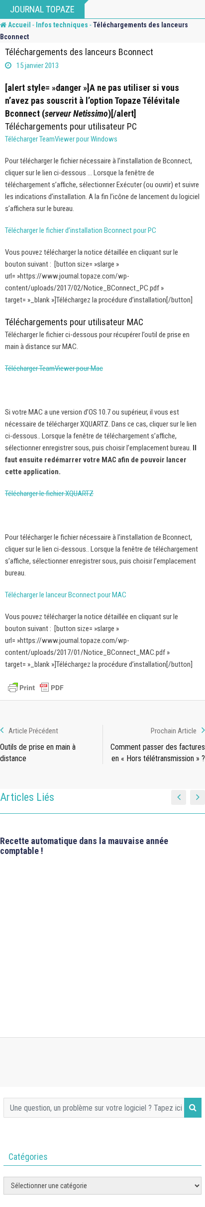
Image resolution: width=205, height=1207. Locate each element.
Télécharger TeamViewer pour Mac (54, 368)
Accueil (18, 25)
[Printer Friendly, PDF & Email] (36, 687)
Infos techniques (62, 25)
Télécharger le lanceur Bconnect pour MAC (65, 594)
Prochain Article (174, 730)
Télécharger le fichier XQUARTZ (49, 493)
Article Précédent (33, 730)
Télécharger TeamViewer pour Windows (61, 139)
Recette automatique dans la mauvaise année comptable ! (84, 846)
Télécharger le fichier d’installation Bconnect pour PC (80, 230)
